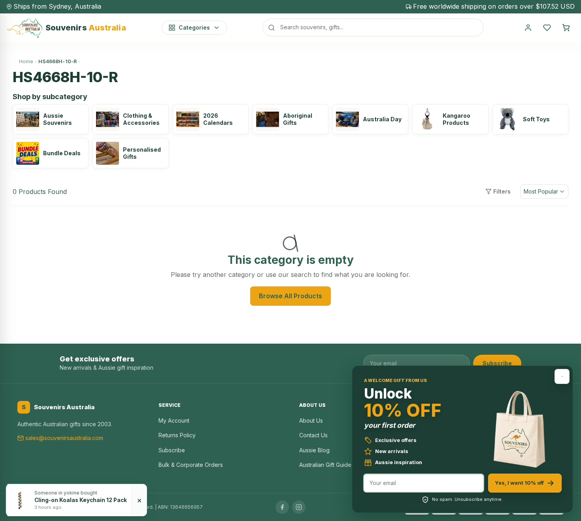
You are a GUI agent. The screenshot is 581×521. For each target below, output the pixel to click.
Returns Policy (177, 435)
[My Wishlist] (547, 27)
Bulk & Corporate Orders (190, 464)
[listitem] (51, 119)
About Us (311, 420)
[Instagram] (299, 507)
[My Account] (528, 27)
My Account (173, 420)
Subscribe (497, 363)
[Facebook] (282, 507)
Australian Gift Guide (325, 464)
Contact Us (313, 435)
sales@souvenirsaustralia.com (64, 437)
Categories (194, 27)
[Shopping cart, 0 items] (566, 27)
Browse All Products (290, 296)
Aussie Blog (314, 450)
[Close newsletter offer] (562, 376)
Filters (502, 191)
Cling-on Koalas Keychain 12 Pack (80, 500)
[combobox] (373, 27)
